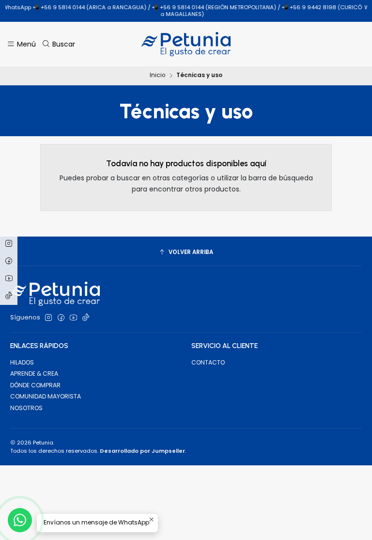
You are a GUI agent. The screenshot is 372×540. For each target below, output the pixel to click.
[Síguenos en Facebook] (61, 318)
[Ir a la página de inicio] (186, 44)
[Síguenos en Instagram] (48, 318)
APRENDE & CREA (34, 373)
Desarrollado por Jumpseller (142, 451)
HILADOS (22, 362)
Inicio (157, 76)
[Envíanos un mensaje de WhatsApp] (20, 520)
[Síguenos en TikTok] (85, 318)
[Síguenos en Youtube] (73, 318)
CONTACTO (208, 362)
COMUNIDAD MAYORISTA (45, 396)
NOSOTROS (26, 408)
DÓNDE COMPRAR (35, 385)
